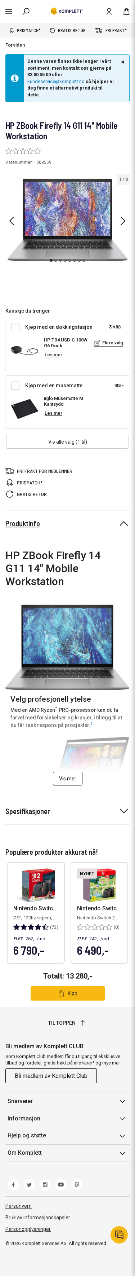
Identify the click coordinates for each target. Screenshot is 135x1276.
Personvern (18, 1206)
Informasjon (24, 1118)
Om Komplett (25, 1152)
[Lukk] (122, 62)
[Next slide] (123, 220)
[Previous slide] (11, 220)
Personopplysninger (28, 1229)
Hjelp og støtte (27, 1135)
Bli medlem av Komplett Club (51, 1075)
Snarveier (20, 1101)
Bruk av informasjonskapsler (37, 1217)
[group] (67, 219)
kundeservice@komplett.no (56, 81)
